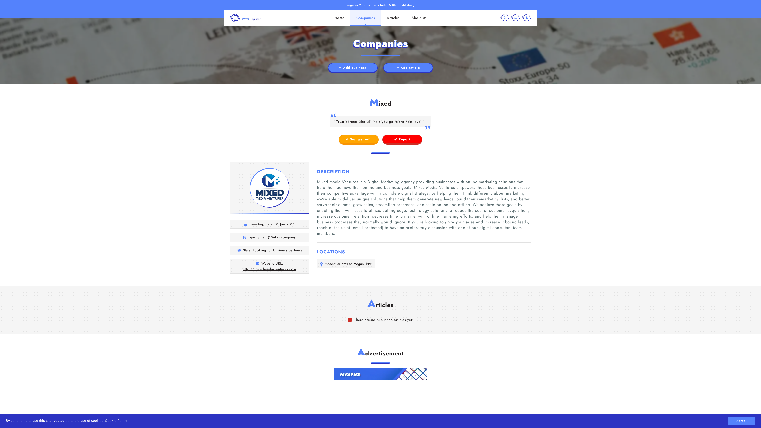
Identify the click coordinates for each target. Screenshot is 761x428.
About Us (419, 17)
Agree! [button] (741, 420)
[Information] (515, 17)
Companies (365, 17)
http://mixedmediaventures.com (269, 269)
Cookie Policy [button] (116, 420)
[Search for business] (504, 17)
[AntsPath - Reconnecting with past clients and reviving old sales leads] (380, 374)
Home (339, 17)
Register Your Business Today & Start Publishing (381, 5)
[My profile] (526, 17)
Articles (393, 17)
